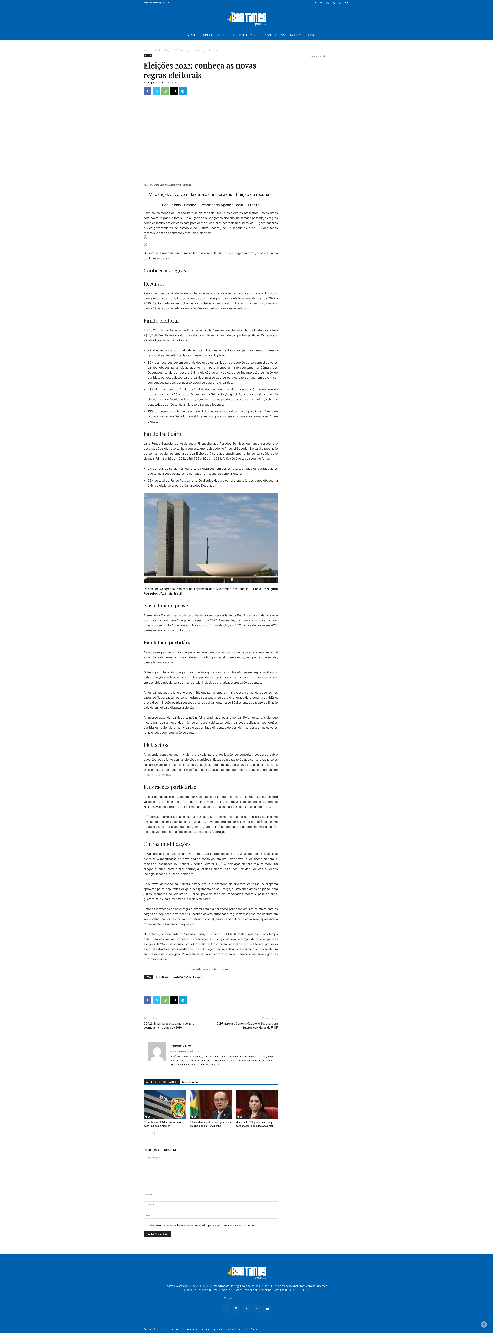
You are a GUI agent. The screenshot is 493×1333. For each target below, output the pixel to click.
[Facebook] (321, 2)
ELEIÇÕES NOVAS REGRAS (187, 976)
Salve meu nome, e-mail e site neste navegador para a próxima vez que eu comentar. (201, 1225)
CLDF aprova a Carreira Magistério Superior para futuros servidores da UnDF (247, 1025)
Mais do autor (190, 1082)
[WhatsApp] (340, 2)
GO (231, 35)
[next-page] (152, 1133)
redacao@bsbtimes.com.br (252, 1298)
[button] (315, 2)
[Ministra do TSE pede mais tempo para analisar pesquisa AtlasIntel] (257, 1104)
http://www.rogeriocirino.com (185, 1051)
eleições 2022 (162, 976)
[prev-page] (146, 1133)
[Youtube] (346, 2)
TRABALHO (268, 35)
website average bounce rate (211, 969)
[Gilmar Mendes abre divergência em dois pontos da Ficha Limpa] (211, 1104)
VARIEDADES (289, 35)
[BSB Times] (246, 18)
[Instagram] (327, 2)
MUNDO (207, 35)
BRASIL (191, 35)
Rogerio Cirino (156, 82)
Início (146, 50)
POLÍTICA (245, 35)
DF (219, 35)
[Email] (174, 91)
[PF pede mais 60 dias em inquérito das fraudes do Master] (165, 1104)
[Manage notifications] (484, 1324)
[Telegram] (183, 91)
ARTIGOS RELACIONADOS (162, 1082)
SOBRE (311, 35)
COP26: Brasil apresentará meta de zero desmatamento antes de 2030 (169, 1025)
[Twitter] (334, 2)
